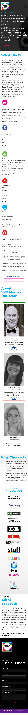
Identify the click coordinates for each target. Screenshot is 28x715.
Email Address (6, 686)
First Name (5, 668)
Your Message (6, 692)
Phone (3, 680)
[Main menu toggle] (25, 6)
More (14, 348)
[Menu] (14, 655)
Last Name (5, 674)
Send (14, 702)
